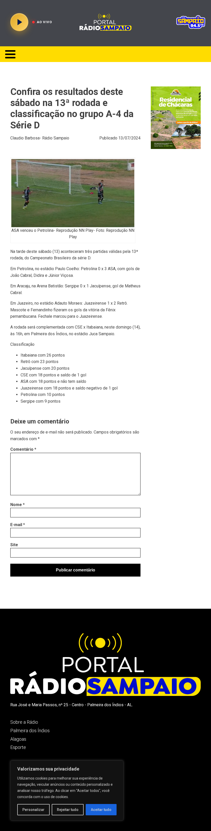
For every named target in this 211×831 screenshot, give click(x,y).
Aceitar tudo (101, 810)
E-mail (17, 524)
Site (14, 544)
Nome (17, 504)
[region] (67, 791)
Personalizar (33, 810)
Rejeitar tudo (67, 810)
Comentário (23, 449)
